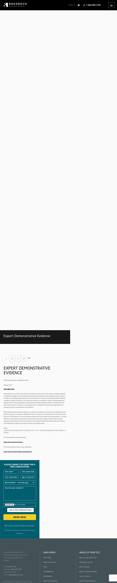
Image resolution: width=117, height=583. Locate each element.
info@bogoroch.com (15, 575)
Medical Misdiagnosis (88, 571)
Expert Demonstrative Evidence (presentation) (18, 452)
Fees (45, 567)
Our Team (47, 558)
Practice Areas (49, 562)
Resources (47, 576)
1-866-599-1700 (16, 569)
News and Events (50, 581)
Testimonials (48, 571)
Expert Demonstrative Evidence (13, 442)
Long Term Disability (87, 581)
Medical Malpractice (88, 558)
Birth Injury (84, 567)
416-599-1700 (11, 566)
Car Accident (84, 576)
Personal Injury (86, 562)
